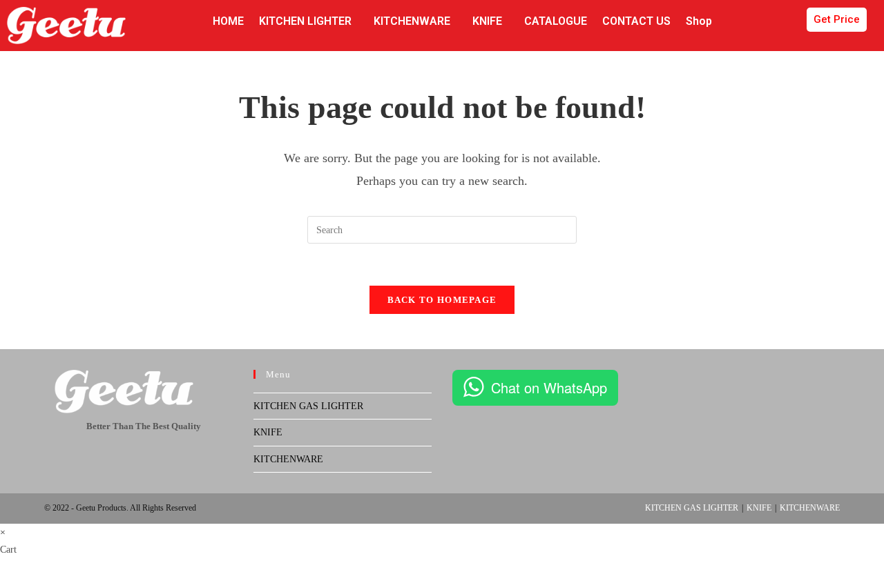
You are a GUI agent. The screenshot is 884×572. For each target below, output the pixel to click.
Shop (699, 21)
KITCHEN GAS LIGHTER (308, 406)
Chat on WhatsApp (549, 387)
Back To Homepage (442, 300)
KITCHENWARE (412, 21)
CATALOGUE (555, 21)
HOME (228, 21)
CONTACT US (636, 21)
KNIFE (487, 21)
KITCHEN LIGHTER (305, 21)
